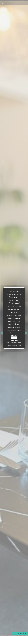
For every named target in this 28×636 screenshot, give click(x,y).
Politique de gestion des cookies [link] (14, 345)
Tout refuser (14, 338)
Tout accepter (14, 335)
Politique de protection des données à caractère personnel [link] (14, 343)
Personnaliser (14, 340)
